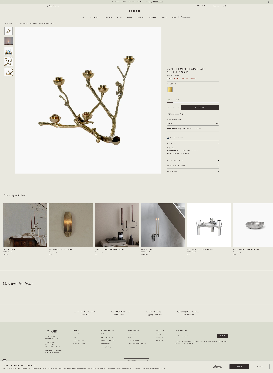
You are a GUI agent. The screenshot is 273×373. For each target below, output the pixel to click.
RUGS (119, 17)
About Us (76, 334)
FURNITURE (94, 17)
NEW (83, 17)
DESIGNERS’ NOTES (176, 160)
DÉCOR (129, 17)
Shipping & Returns (108, 340)
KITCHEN (140, 17)
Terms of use (105, 343)
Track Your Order (107, 337)
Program (186, 17)
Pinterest (159, 340)
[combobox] (56, 6)
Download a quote (177, 138)
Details (171, 143)
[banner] (136, 2)
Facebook (159, 337)
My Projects (105, 334)
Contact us (132, 334)
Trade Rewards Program (137, 343)
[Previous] (5, 2)
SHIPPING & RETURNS (177, 166)
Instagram (160, 334)
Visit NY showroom (204, 6)
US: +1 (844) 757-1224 (52, 346)
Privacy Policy (159, 368)
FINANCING (172, 171)
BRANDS (152, 17)
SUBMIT (222, 336)
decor (14, 23)
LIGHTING (108, 17)
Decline (260, 367)
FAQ (130, 337)
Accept (239, 367)
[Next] (268, 2)
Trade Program (133, 340)
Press (74, 337)
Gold (170, 89)
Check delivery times (174, 120)
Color (172, 84)
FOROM (164, 17)
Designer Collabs (79, 343)
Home (7, 23)
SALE (174, 17)
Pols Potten (173, 75)
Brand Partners (78, 340)
